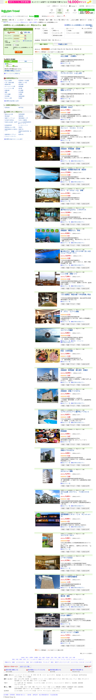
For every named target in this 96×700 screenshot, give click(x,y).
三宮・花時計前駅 (9, 82)
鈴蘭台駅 (7, 90)
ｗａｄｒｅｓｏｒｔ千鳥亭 (70, 632)
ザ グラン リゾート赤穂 (70, 311)
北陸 (52, 657)
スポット (58, 40)
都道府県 (45, 40)
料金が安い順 (61, 49)
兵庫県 (35, 22)
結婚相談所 (70, 687)
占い (21, 680)
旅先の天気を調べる (77, 669)
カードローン (49, 683)
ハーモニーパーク (23, 125)
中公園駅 (21, 90)
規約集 (29, 694)
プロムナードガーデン (10, 136)
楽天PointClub (83, 675)
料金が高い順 (69, 49)
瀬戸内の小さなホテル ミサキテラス (73, 210)
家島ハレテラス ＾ (67, 90)
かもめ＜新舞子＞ (67, 615)
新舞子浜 (21, 129)
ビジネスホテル (20, 662)
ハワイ (57, 659)
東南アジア (41, 659)
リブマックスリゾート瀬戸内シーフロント (75, 412)
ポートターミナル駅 (10, 86)
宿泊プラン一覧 (66, 63)
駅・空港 (52, 40)
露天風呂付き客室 (57, 35)
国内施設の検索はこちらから (12, 70)
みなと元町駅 (8, 80)
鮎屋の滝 (21, 134)
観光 (52, 662)
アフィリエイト (47, 690)
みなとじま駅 (8, 98)
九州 (70, 657)
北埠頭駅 (21, 92)
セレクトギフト (51, 675)
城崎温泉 (21, 116)
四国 (66, 657)
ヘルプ (48, 6)
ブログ (26, 687)
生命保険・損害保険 (77, 683)
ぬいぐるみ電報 (35, 688)
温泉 (27, 662)
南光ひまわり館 (9, 114)
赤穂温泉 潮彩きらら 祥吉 (70, 230)
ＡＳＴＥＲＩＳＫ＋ (67, 535)
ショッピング (18, 675)
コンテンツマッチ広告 (30, 690)
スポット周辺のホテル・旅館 (24, 22)
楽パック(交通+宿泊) (36, 662)
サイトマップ (63, 6)
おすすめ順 (53, 49)
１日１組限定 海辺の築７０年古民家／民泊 (76, 294)
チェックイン (8, 35)
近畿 (59, 657)
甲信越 (47, 657)
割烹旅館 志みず (67, 107)
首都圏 (36, 657)
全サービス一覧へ (25, 666)
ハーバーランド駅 (9, 88)
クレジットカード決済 (73, 33)
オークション (26, 675)
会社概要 (5, 694)
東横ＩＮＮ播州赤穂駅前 (69, 577)
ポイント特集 (18, 676)
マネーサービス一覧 (19, 684)
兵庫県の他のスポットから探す (14, 139)
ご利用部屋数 (8, 45)
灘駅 (6, 92)
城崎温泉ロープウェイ (10, 134)
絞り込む (88, 32)
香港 (21, 659)
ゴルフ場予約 (33, 679)
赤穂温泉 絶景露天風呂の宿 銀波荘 (73, 169)
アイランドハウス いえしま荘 (71, 73)
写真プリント (26, 688)
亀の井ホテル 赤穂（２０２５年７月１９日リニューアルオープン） (76, 252)
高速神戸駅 (8, 84)
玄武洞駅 (7, 96)
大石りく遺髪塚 (23, 120)
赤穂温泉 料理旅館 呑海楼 (70, 149)
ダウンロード (85, 679)
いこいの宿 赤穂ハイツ (69, 274)
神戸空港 (21, 107)
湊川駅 (20, 88)
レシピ (53, 687)
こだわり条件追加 (87, 28)
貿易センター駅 (23, 82)
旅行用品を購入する (55, 669)
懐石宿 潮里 (65, 596)
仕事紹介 (64, 687)
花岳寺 (20, 127)
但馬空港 (7, 107)
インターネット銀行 (39, 683)
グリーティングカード (46, 688)
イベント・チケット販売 (45, 679)
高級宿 (46, 33)
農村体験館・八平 (23, 118)
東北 (27, 657)
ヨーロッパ (74, 659)
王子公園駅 (8, 94)
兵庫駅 (20, 98)
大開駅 (20, 94)
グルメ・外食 (46, 687)
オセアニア (81, 659)
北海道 (22, 657)
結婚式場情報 (18, 688)
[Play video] (47, 335)
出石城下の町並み (9, 120)
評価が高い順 (77, 49)
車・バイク (43, 675)
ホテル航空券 (13, 66)
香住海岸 (7, 116)
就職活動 (58, 687)
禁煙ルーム (56, 30)
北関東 (31, 657)
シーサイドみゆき (67, 557)
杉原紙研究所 (8, 125)
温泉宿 (46, 30)
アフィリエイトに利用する (12, 73)
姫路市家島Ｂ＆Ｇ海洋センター (10, 130)
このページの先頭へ (87, 653)
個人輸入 (58, 675)
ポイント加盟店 (27, 676)
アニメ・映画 (77, 679)
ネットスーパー (66, 675)
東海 (55, 657)
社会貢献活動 (54, 694)
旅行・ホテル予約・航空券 (21, 679)
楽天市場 (82, 6)
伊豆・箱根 (42, 657)
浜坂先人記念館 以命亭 (11, 122)
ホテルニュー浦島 (67, 471)
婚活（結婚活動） (79, 687)
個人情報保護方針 (44, 694)
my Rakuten (75, 675)
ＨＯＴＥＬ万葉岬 (67, 330)
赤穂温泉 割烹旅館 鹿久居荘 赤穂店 (74, 370)
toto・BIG (26, 680)
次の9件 (61, 52)
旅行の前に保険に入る (12, 669)
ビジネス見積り (18, 690)
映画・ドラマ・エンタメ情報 (38, 680)
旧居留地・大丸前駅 (24, 80)
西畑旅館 (64, 431)
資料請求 (35, 694)
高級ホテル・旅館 (10, 662)
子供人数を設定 (28, 41)
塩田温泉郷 (21, 114)
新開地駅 (21, 86)
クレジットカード (59, 683)
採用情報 (12, 694)
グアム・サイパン (50, 659)
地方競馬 (16, 680)
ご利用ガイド (55, 6)
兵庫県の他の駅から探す (12, 101)
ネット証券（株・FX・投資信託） (23, 683)
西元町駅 (21, 84)
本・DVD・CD (35, 675)
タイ (28, 659)
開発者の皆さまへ (21, 694)
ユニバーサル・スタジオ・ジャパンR (81, 662)
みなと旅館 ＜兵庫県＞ (69, 56)
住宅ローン (68, 683)
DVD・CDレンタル (67, 679)
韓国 (13, 659)
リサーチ (39, 690)
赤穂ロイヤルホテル (67, 450)
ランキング (46, 662)
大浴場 (69, 30)
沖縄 (74, 657)
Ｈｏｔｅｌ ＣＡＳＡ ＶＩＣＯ (72, 128)
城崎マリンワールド (10, 118)
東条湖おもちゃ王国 (10, 127)
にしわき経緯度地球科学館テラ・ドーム (24, 122)
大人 (14, 41)
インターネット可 (57, 33)
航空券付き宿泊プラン (78, 161)
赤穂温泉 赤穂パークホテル (70, 391)
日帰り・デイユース (77, 341)
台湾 (24, 659)
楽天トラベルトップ (8, 22)
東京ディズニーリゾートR (62, 662)
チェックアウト (8, 38)
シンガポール (33, 659)
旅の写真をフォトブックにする (36, 669)
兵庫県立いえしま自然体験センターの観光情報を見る (79, 25)
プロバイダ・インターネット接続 (63, 688)
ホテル (10, 64)
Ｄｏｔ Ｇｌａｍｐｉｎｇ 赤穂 (72, 190)
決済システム (56, 690)
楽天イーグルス (57, 679)
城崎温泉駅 (21, 96)
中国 (63, 657)
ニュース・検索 (18, 687)
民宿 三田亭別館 (67, 351)
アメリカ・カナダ (65, 659)
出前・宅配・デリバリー (35, 687)
